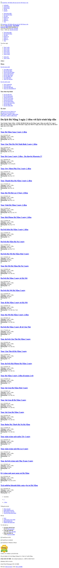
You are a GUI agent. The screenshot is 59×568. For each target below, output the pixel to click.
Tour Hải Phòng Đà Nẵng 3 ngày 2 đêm (16, 217)
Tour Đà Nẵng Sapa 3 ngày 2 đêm (14, 132)
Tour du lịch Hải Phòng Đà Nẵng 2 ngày (16, 364)
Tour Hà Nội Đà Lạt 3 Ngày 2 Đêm (14, 193)
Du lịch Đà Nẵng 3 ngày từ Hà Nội (14, 278)
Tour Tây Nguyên (8, 79)
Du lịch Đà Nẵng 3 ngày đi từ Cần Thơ (16, 327)
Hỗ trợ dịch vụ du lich (9, 511)
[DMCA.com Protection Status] (4, 552)
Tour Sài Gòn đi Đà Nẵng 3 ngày (13, 400)
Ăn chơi (6, 16)
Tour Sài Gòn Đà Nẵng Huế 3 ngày (14, 388)
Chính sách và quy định (9, 519)
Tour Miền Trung (8, 69)
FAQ (5, 518)
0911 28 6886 (19, 566)
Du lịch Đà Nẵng (8, 14)
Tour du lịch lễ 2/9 (8, 97)
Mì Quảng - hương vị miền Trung (9, 115)
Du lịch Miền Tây (8, 76)
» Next (5, 502)
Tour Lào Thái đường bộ (10, 88)
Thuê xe (6, 19)
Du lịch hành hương (8, 101)
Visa (5, 21)
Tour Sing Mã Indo (8, 87)
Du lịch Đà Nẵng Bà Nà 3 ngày (13, 242)
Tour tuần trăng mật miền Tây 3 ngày (15, 437)
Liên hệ (5, 10)
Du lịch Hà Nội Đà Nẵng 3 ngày (13, 290)
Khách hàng (7, 8)
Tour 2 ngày (7, 48)
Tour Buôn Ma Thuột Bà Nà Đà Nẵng (15, 424)
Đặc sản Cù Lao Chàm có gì (7, 113)
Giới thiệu (6, 5)
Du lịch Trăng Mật (8, 105)
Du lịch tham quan (8, 96)
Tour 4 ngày (7, 51)
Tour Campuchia (8, 84)
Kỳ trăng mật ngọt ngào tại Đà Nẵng (15, 473)
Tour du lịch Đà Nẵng (9, 72)
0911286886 (16, 25)
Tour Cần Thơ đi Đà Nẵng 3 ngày (14, 351)
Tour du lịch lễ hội (8, 100)
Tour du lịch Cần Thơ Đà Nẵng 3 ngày (16, 339)
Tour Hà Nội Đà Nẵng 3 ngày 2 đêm (15, 315)
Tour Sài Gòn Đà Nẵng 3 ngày (12, 412)
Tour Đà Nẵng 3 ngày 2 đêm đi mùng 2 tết (17, 376)
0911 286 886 (14, 28)
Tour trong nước (8, 13)
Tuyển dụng (7, 6)
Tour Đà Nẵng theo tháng (10, 513)
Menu (2, 61)
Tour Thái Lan (7, 85)
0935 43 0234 (8, 25)
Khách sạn (6, 17)
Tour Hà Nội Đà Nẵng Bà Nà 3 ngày (15, 266)
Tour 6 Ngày (7, 54)
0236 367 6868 (4, 27)
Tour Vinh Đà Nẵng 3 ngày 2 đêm (14, 205)
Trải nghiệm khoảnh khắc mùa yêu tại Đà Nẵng (19, 485)
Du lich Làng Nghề (8, 98)
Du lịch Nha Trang (8, 75)
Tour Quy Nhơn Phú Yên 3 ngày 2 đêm (16, 169)
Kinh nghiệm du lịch (9, 510)
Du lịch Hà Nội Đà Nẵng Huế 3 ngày (15, 254)
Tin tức (5, 9)
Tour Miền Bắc (7, 77)
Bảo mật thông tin (8, 521)
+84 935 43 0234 (13, 29)
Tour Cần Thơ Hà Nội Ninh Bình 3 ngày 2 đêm (19, 144)
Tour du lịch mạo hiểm (9, 103)
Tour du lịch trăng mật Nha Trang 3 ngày (17, 461)
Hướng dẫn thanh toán (9, 522)
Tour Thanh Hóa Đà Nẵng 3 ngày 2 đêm (16, 181)
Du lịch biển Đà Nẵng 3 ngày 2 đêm (14, 229)
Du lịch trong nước (5, 67)
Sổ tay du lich (7, 509)
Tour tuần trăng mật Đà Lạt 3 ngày (14, 449)
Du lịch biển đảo (8, 94)
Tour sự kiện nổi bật (8, 73)
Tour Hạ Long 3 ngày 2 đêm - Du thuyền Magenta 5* (21, 156)
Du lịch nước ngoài (5, 81)
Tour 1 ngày (7, 47)
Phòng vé (6, 20)
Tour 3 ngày (7, 50)
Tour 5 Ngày (7, 52)
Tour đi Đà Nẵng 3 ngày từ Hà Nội (14, 303)
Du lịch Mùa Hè (8, 104)
